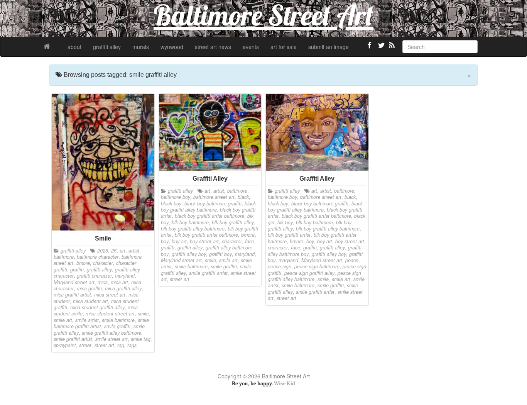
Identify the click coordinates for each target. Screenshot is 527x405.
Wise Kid (284, 383)
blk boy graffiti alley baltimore (193, 228)
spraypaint (65, 345)
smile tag (140, 339)
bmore (83, 262)
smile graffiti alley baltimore (111, 332)
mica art (119, 282)
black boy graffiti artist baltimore (209, 215)
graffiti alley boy (189, 254)
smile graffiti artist (73, 339)
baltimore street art (214, 196)
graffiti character (94, 275)
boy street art (204, 241)
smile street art (111, 339)
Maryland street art (74, 282)
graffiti (77, 269)
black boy (171, 203)
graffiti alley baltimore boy (206, 250)
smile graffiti (117, 326)
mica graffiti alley (123, 288)
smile (143, 313)
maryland (125, 275)
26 (114, 250)
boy (165, 241)
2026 (102, 250)
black (243, 196)
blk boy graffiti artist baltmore (206, 234)
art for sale (283, 47)
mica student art (90, 301)
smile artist (87, 320)
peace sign (279, 266)
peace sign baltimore (317, 266)
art (122, 250)
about (74, 47)
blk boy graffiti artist (289, 234)
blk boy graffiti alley (233, 222)
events (251, 47)
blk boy (285, 222)
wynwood (171, 47)
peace (351, 260)
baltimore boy (175, 196)
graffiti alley (107, 47)
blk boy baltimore (190, 222)
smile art (63, 320)
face (249, 241)
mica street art (109, 294)
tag (120, 345)
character (103, 262)
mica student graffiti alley (97, 307)
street (85, 345)
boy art (179, 241)
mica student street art (110, 313)
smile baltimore (118, 320)
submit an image (328, 47)
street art (104, 345)
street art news (213, 47)
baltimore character (97, 256)
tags (132, 345)
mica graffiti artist (72, 294)
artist (133, 250)
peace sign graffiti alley (309, 272)
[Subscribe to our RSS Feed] (391, 48)
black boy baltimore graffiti (213, 203)
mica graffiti (89, 288)
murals (140, 47)
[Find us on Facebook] (369, 48)
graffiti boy (220, 254)
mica (103, 282)
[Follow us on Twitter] (380, 48)
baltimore (64, 256)
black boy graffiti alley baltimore (208, 206)
